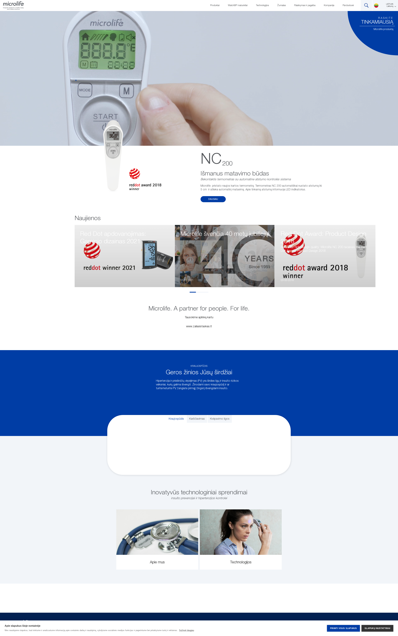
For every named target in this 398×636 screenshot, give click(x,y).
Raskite (385, 18)
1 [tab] (193, 292)
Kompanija (329, 5)
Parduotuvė (348, 5)
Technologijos (262, 5)
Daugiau (213, 199)
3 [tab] (205, 292)
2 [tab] (199, 292)
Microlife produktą (383, 29)
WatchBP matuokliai (238, 5)
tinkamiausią (377, 22)
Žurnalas (281, 5)
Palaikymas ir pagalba (304, 5)
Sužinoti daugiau (186, 630)
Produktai (215, 5)
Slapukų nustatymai (377, 628)
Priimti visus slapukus (343, 628)
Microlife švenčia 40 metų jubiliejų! (224, 234)
